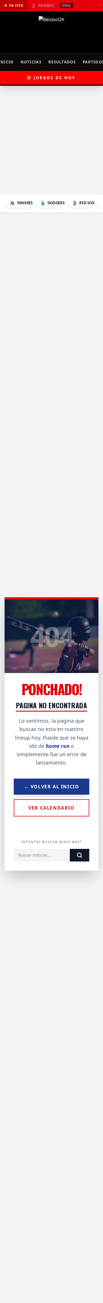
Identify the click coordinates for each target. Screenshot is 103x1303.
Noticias (31, 62)
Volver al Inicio (51, 786)
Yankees (24, 202)
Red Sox (86, 202)
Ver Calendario (51, 808)
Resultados (62, 62)
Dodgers (55, 202)
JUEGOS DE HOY (55, 77)
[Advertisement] (51, 140)
